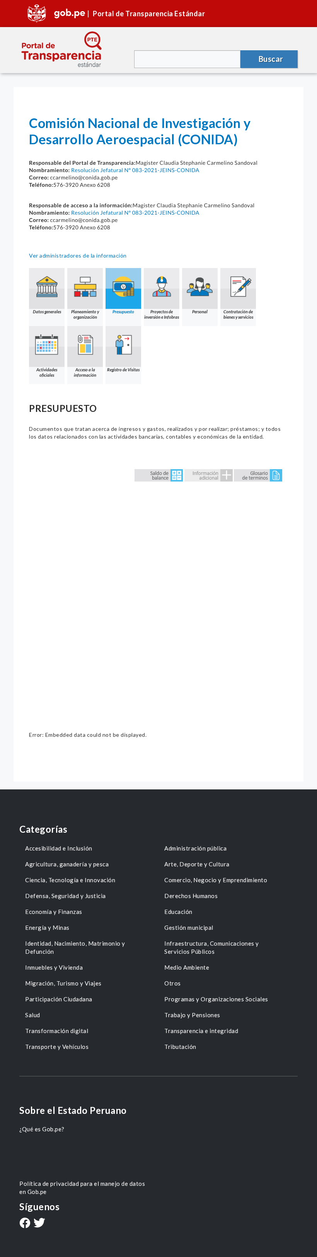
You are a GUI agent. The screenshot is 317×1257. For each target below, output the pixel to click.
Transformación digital (56, 1030)
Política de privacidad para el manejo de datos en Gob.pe (82, 1187)
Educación (178, 911)
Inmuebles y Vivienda (54, 967)
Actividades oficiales (46, 372)
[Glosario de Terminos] (258, 474)
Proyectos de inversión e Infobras (161, 314)
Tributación (180, 1046)
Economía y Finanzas (53, 911)
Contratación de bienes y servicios (238, 314)
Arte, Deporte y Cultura (197, 864)
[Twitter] (39, 1223)
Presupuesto (123, 311)
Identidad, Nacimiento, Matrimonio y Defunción (75, 947)
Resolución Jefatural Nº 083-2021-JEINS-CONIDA (135, 170)
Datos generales (47, 311)
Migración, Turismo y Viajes (63, 983)
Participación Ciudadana (58, 999)
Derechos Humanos (191, 895)
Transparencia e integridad (201, 1030)
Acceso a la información (85, 372)
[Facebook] (24, 1224)
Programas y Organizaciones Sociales (216, 999)
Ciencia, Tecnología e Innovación (70, 879)
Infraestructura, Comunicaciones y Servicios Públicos (211, 947)
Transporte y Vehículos (57, 1046)
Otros (172, 983)
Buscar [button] (271, 58)
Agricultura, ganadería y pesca (67, 864)
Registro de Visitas (123, 369)
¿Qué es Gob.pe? (42, 1128)
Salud (32, 1014)
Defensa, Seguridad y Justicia (65, 895)
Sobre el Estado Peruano (73, 1110)
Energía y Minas (47, 927)
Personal (200, 311)
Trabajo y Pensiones (192, 1014)
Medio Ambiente (186, 967)
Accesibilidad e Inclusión (58, 848)
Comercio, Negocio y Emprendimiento (215, 879)
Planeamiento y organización (85, 314)
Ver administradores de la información (78, 255)
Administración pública (195, 848)
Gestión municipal (188, 927)
